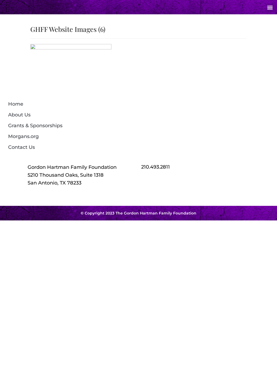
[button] (269, 7)
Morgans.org (23, 136)
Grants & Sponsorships (35, 126)
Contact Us (21, 147)
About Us (19, 115)
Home (15, 104)
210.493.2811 (155, 167)
